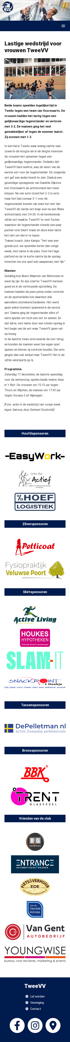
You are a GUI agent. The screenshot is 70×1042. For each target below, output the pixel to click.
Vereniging (37, 1002)
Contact (35, 1009)
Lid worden (37, 996)
